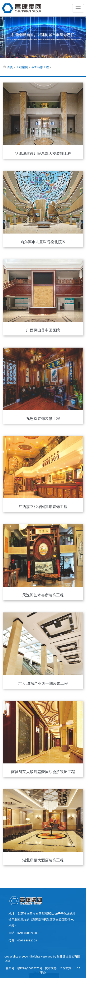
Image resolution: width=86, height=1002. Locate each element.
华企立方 (65, 968)
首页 (10, 67)
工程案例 (22, 67)
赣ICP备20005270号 (29, 968)
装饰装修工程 (40, 67)
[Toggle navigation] (78, 8)
